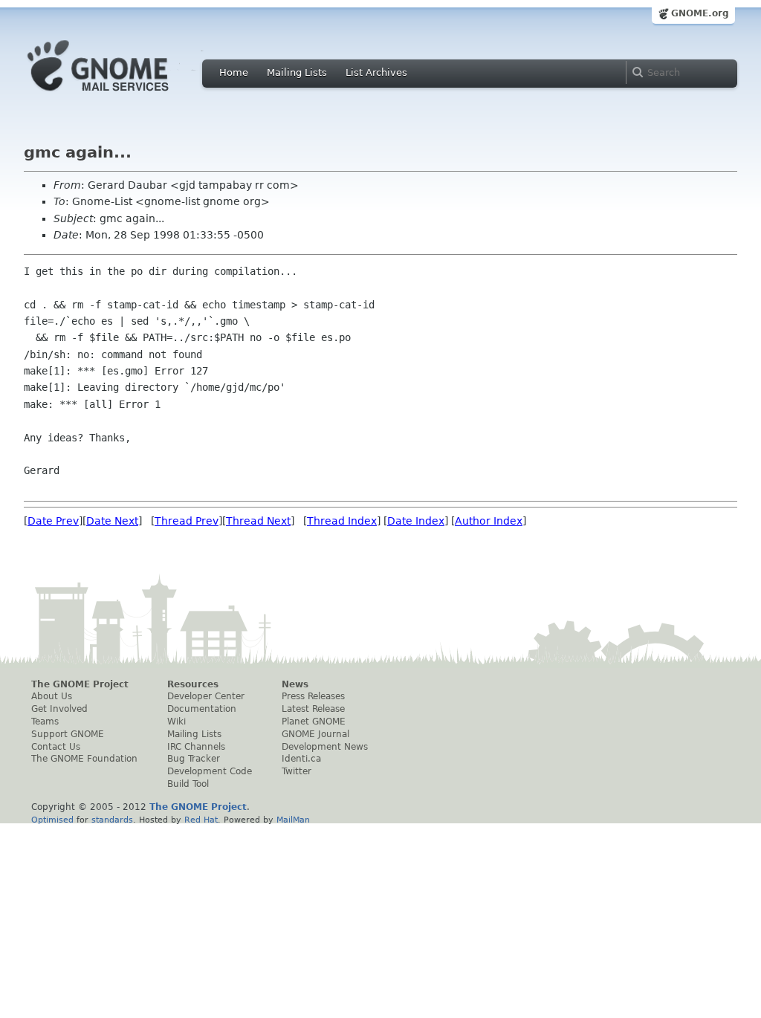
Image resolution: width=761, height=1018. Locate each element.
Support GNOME (67, 734)
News (295, 684)
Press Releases (313, 696)
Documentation (201, 709)
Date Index (415, 521)
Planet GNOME (314, 721)
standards (112, 819)
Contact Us (55, 747)
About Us (51, 696)
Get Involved (59, 709)
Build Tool (188, 784)
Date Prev (53, 521)
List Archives (376, 72)
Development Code (209, 771)
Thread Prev (186, 521)
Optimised (52, 819)
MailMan (293, 819)
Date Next (112, 521)
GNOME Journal (315, 734)
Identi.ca (301, 758)
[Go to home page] (120, 95)
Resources (192, 684)
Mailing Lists (297, 72)
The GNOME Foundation (84, 758)
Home (233, 72)
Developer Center (206, 696)
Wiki (176, 721)
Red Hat (201, 819)
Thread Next (258, 521)
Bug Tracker (193, 758)
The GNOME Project (80, 684)
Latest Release (313, 709)
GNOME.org (700, 13)
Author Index (488, 521)
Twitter (296, 771)
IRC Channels (196, 747)
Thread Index (342, 521)
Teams (45, 721)
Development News (325, 747)
